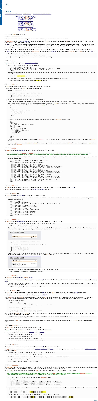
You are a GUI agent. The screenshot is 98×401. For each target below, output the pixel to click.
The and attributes (27, 28)
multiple (14, 219)
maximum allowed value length (24, 279)
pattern (13, 290)
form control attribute (31, 63)
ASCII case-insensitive (90, 349)
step (13, 344)
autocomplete (15, 36)
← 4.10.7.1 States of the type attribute (13, 14)
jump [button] (96, 400)
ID (20, 88)
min (13, 325)
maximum (20, 329)
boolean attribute (21, 150)
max (16, 325)
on (12, 49)
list (13, 84)
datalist (25, 88)
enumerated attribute (25, 41)
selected (35, 143)
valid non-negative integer (38, 189)
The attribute (27, 17)
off (7, 44)
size (13, 185)
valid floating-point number (41, 349)
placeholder (15, 365)
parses (51, 349)
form (81, 51)
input (14, 34)
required (14, 193)
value (43, 104)
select (70, 143)
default (8, 51)
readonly (14, 148)
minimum (49, 329)
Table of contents (27, 14)
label (37, 370)
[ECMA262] (44, 295)
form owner (53, 51)
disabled (24, 153)
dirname (13, 60)
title (45, 297)
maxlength (14, 275)
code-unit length (40, 279)
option (70, 103)
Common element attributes (25, 16)
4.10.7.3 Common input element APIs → (42, 14)
